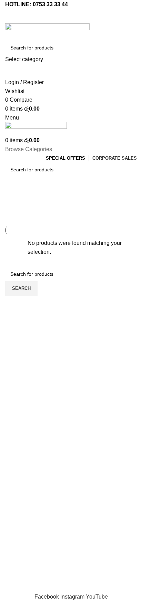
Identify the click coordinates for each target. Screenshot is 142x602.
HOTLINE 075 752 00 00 (71, 487)
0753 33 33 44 (50, 4)
